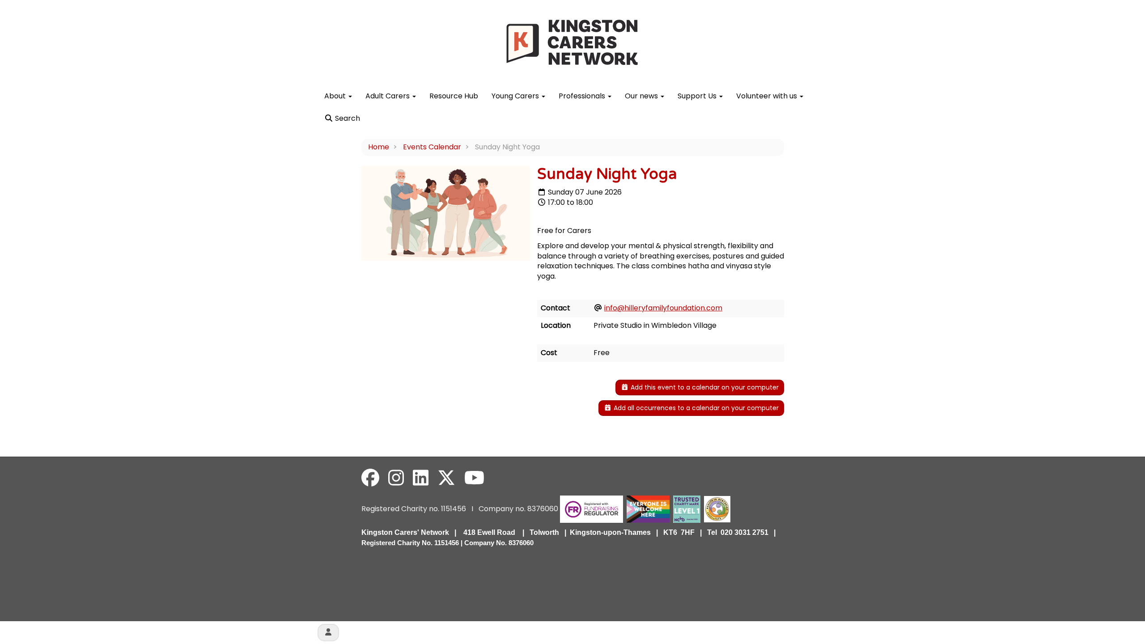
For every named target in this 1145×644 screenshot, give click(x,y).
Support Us (698, 96)
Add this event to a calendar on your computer (704, 387)
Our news (642, 96)
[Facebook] (370, 478)
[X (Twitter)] (446, 478)
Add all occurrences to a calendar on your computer (695, 407)
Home (378, 147)
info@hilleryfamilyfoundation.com (663, 308)
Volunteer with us (767, 96)
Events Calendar (432, 147)
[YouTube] (474, 478)
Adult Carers (388, 96)
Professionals (583, 96)
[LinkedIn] (420, 478)
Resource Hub (453, 96)
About (336, 96)
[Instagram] (396, 478)
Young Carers (516, 96)
